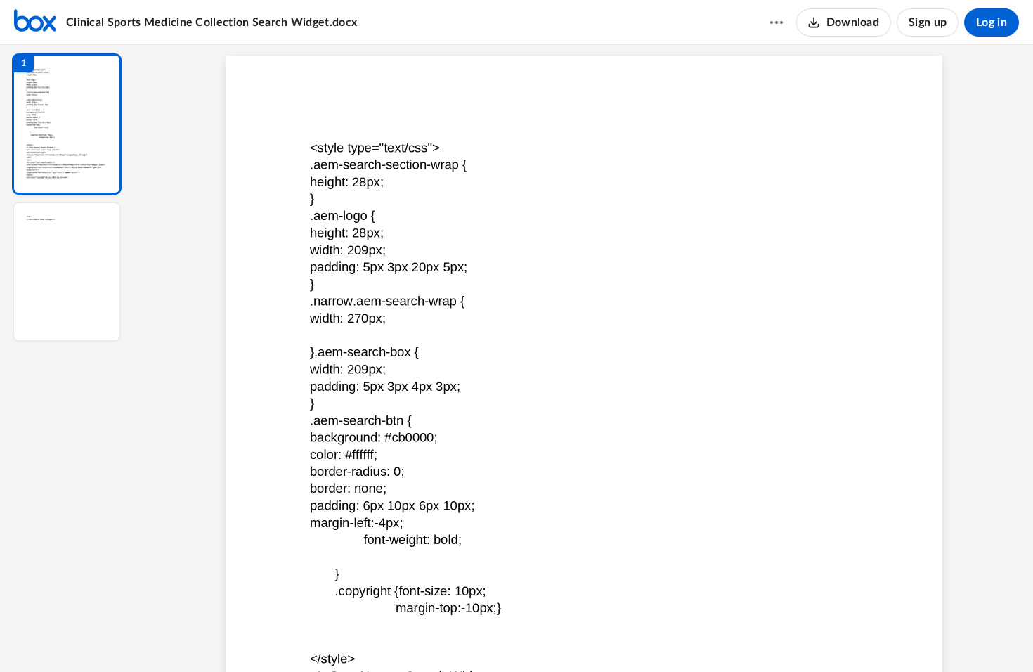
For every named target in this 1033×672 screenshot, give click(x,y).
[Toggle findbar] (480, 637)
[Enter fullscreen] (713, 637)
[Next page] (555, 637)
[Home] (35, 22)
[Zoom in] (633, 637)
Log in (991, 22)
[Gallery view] (688, 637)
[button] (66, 124)
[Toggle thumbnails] (454, 637)
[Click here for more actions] (776, 22)
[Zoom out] (585, 637)
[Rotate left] (661, 637)
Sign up (928, 22)
